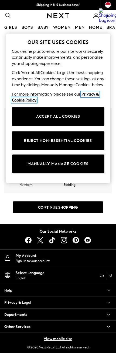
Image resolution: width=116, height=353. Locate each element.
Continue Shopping (58, 207)
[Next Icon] (58, 15)
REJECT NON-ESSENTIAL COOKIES (58, 140)
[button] (58, 290)
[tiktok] (52, 240)
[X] (40, 240)
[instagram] (64, 240)
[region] (58, 108)
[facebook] (28, 240)
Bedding (69, 185)
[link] (8, 16)
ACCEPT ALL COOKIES (58, 116)
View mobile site (58, 339)
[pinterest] (76, 240)
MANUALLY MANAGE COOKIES (58, 164)
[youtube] (88, 240)
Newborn (26, 185)
